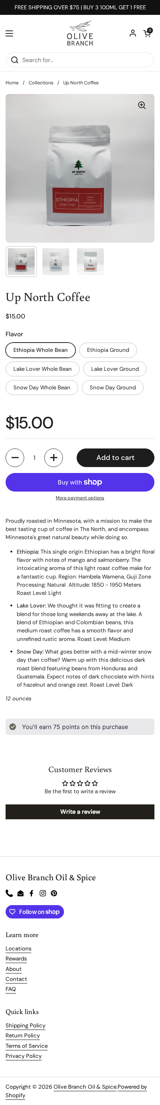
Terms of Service (27, 1046)
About (14, 969)
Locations (18, 948)
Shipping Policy (25, 1025)
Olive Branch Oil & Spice (85, 1087)
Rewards (16, 958)
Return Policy (23, 1035)
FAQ (11, 989)
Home (12, 83)
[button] (147, 33)
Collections (41, 83)
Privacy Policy (24, 1056)
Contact (16, 979)
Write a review (80, 812)
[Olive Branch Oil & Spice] (80, 33)
